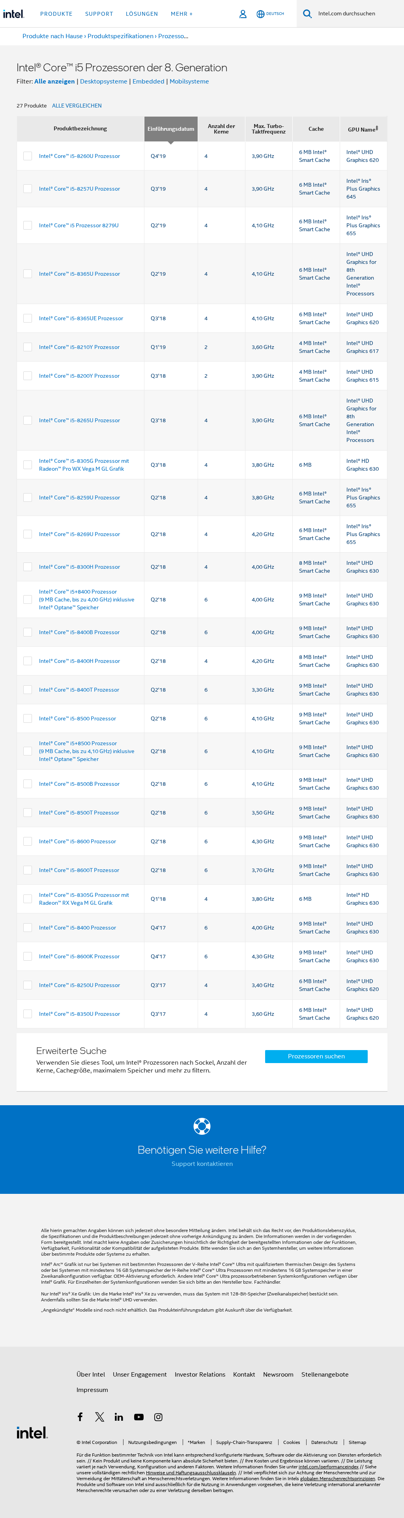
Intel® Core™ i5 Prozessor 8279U (79, 225)
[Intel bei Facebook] (80, 1418)
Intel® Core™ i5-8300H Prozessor (79, 566)
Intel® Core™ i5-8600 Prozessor (77, 841)
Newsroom (278, 1375)
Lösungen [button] (142, 13)
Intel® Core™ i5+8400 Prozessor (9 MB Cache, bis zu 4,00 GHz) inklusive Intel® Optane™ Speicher (87, 599)
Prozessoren (175, 36)
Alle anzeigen (54, 81)
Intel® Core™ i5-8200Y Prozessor (79, 375)
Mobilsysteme (189, 81)
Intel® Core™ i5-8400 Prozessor (77, 927)
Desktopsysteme (103, 81)
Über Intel (91, 1375)
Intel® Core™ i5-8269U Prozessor (79, 534)
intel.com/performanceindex (329, 1467)
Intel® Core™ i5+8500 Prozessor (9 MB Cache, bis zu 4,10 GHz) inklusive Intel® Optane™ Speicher (87, 751)
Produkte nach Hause (52, 36)
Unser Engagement (140, 1375)
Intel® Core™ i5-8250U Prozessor (79, 985)
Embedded (149, 81)
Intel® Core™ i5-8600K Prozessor (79, 956)
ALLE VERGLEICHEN (77, 105)
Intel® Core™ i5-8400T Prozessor (79, 689)
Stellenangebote (325, 1375)
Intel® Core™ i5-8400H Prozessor (79, 660)
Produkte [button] (56, 13)
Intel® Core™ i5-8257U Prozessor (79, 188)
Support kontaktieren (202, 1164)
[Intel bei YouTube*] (139, 1418)
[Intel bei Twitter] (100, 1418)
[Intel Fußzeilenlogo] (32, 1432)
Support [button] (99, 13)
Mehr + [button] (182, 13)
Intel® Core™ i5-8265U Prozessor (79, 420)
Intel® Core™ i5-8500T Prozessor (79, 812)
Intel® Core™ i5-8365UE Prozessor (81, 318)
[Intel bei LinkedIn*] (119, 1418)
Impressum (92, 1390)
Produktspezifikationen (120, 36)
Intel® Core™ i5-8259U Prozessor (79, 497)
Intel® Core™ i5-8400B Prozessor (79, 632)
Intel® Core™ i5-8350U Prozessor (79, 1013)
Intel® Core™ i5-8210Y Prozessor (79, 347)
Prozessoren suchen (316, 1056)
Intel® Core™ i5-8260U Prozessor (79, 156)
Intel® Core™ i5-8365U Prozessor (79, 273)
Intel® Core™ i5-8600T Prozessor (79, 870)
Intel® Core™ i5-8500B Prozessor (79, 783)
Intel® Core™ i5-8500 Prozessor (77, 718)
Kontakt (244, 1375)
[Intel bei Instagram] (158, 1418)
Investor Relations (200, 1375)
